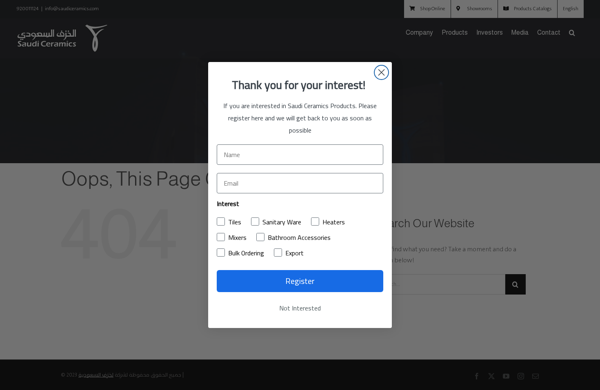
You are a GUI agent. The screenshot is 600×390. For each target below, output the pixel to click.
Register (300, 280)
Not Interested (300, 308)
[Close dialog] (381, 72)
